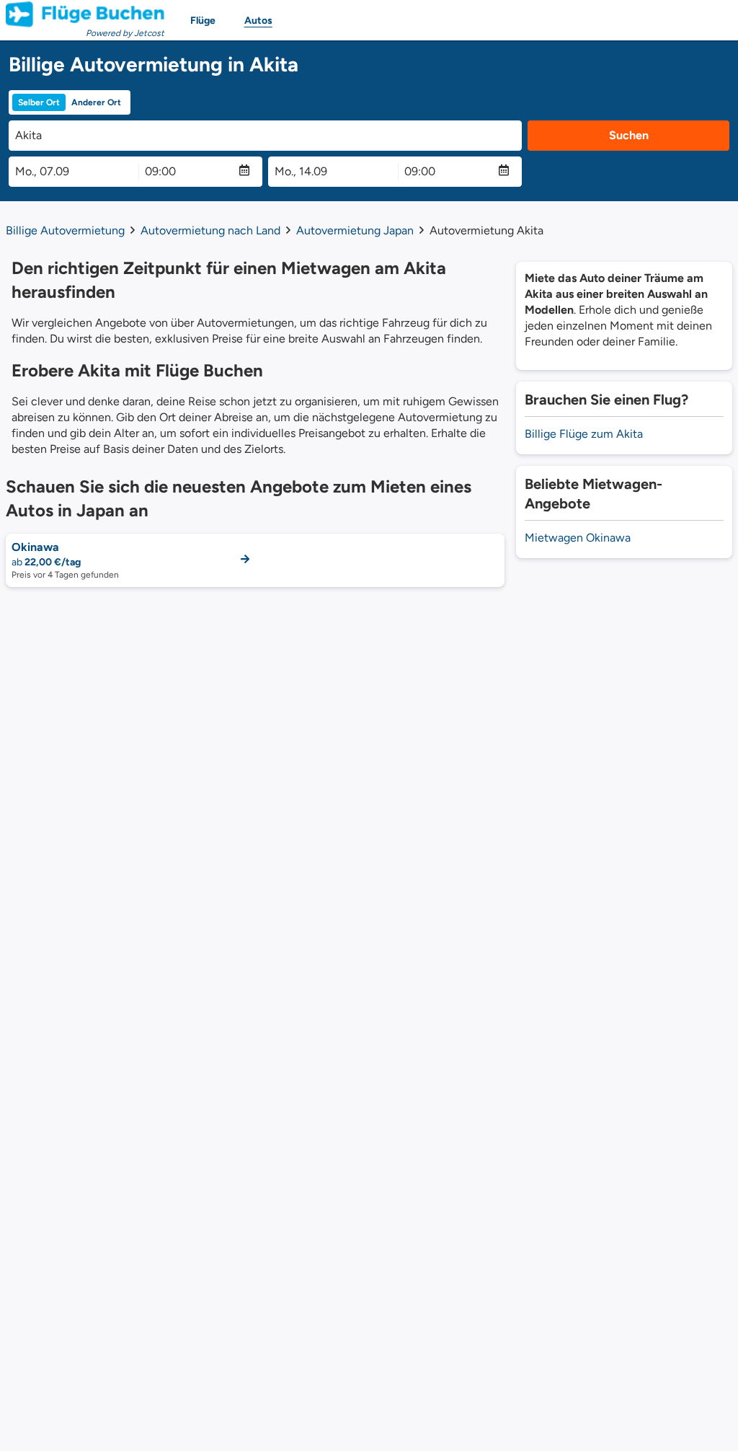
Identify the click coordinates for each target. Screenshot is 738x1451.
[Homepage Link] (85, 14)
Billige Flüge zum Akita (584, 434)
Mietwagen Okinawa (578, 537)
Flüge (202, 20)
